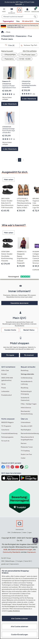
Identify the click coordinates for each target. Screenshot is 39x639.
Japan (30, 532)
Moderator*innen (27, 447)
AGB (5, 549)
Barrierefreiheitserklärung (30, 433)
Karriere (23, 443)
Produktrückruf (6, 395)
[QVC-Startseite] (2, 32)
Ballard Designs (10, 561)
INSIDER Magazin (7, 422)
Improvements (14, 564)
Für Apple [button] (10, 355)
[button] (4, 10)
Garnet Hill (27, 561)
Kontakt (4, 374)
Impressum (31, 552)
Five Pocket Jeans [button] (28, 55)
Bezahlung (24, 388)
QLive (3, 384)
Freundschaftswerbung (9, 433)
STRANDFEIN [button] (10, 55)
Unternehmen (25, 422)
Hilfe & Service (26, 407)
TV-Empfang (25, 451)
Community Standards (11, 552)
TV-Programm (6, 426)
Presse (3, 388)
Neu (18, 21)
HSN (2, 561)
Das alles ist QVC (26, 426)
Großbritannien (16, 532)
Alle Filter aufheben (30, 51)
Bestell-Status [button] (28, 330)
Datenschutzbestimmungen (21, 549)
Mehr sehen (8, 179)
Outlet (23, 458)
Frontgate (20, 561)
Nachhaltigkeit (26, 430)
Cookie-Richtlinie (13, 611)
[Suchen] (35, 16)
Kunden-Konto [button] (10, 330)
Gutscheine (5, 430)
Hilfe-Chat (5, 370)
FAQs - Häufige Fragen (29, 404)
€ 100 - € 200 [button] (25, 59)
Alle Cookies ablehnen (19, 626)
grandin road (5, 564)
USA (9, 532)
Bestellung (24, 370)
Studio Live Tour (26, 454)
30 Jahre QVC (27, 21)
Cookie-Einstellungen (19, 634)
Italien (25, 532)
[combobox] (17, 17)
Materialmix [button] (9, 59)
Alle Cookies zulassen (19, 618)
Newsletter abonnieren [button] (19, 303)
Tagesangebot (8, 21)
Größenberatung (26, 378)
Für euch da (5, 441)
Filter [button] (11, 45)
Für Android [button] (29, 355)
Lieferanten (5, 391)
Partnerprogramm (7, 437)
